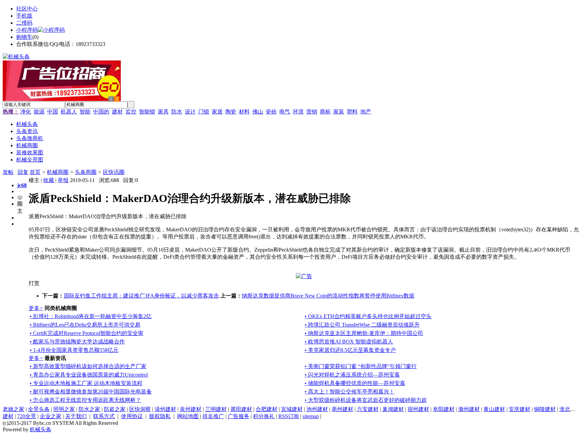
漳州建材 (165, 409)
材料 (244, 111)
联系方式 (104, 416)
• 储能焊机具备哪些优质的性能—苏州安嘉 (355, 383)
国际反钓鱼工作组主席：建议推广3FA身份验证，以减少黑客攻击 (141, 296)
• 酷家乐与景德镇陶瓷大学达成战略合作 (77, 341)
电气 (284, 111)
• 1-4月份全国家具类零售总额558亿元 (74, 350)
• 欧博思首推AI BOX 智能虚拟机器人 (349, 341)
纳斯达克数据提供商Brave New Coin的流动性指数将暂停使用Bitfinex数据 (328, 296)
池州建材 (317, 409)
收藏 (48, 180)
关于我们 (76, 416)
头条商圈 (85, 172)
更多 (36, 308)
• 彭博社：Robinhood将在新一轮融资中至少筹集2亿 (90, 316)
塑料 (352, 111)
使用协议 (132, 416)
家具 (163, 111)
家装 (338, 111)
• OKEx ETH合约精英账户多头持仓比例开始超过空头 (368, 316)
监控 (131, 111)
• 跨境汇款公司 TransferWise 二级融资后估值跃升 (362, 325)
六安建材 (368, 409)
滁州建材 (469, 409)
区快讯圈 (113, 172)
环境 (298, 111)
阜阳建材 (443, 409)
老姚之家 (13, 409)
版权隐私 (160, 416)
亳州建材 (342, 409)
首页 (35, 172)
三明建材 (216, 409)
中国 (52, 111)
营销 (311, 111)
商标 (325, 111)
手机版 (24, 16)
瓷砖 (271, 111)
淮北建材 (570, 409)
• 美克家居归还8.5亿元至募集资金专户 (350, 350)
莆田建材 (241, 409)
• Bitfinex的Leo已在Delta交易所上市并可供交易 (85, 325)
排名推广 (213, 416)
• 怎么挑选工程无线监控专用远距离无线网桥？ (85, 400)
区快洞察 (140, 409)
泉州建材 (190, 409)
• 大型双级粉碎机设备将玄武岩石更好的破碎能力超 (366, 400)
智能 (85, 111)
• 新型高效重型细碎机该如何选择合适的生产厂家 (88, 366)
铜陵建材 (545, 409)
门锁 (203, 111)
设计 (190, 111)
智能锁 (147, 111)
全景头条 (39, 409)
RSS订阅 (288, 416)
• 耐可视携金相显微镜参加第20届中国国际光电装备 (91, 391)
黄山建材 (494, 409)
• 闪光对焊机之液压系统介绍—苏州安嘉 (352, 375)
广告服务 (238, 416)
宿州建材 (418, 409)
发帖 (8, 172)
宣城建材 (292, 409)
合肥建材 (266, 409)
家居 (217, 111)
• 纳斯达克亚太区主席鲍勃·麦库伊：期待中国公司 (364, 333)
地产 (365, 111)
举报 (63, 180)
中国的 (101, 111)
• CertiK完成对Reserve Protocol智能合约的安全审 (86, 333)
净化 (25, 111)
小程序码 (27, 30)
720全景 (26, 416)
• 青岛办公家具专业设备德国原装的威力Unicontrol (89, 375)
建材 (117, 111)
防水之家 (89, 409)
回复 (23, 172)
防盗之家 (115, 409)
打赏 (34, 283)
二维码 (24, 23)
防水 (176, 111)
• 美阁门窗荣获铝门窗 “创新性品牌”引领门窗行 (361, 366)
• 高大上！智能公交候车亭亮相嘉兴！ (349, 391)
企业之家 (50, 416)
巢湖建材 (393, 409)
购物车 (24, 37)
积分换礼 (264, 416)
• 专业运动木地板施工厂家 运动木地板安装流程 (86, 383)
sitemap (311, 416)
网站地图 (188, 416)
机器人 (69, 111)
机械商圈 (57, 172)
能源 (39, 111)
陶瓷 (230, 111)
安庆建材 (519, 409)
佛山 (257, 111)
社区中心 (27, 8)
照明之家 (64, 409)
